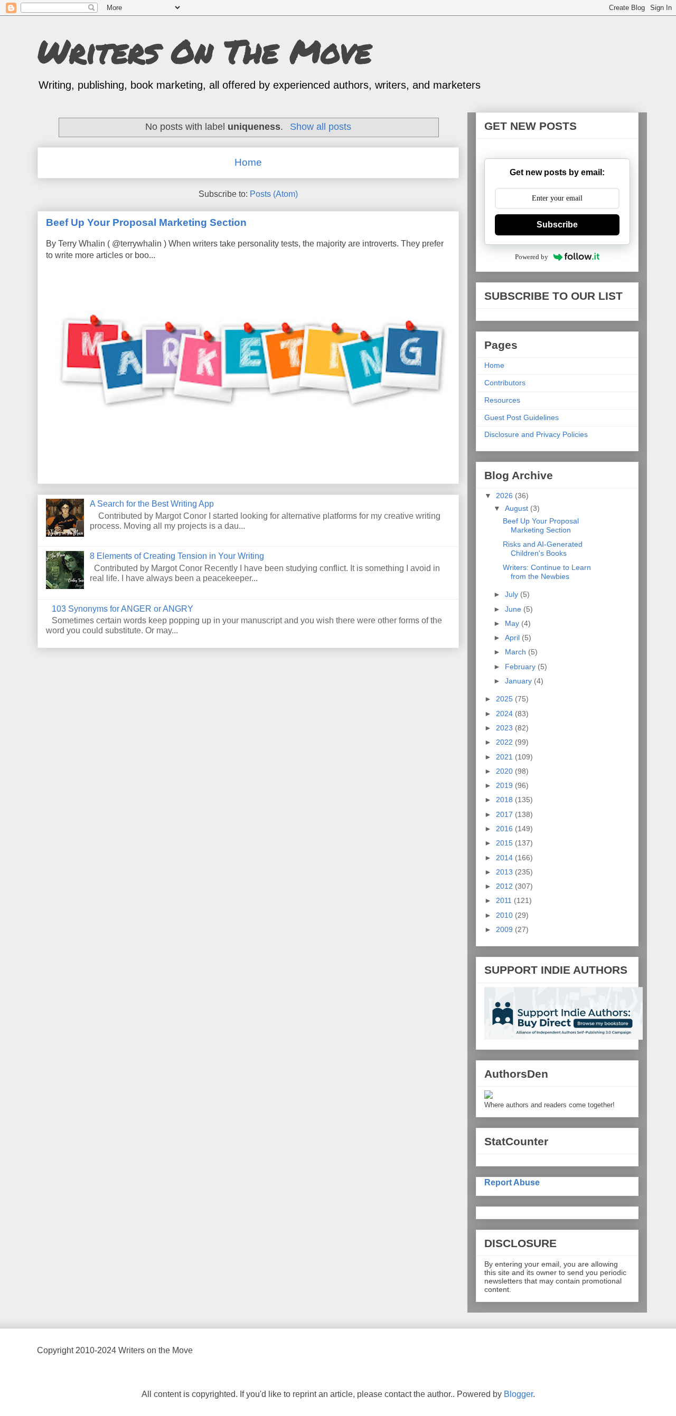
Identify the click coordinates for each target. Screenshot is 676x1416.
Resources (502, 400)
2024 (505, 713)
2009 (505, 929)
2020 (505, 771)
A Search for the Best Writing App (152, 503)
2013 (505, 872)
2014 (505, 857)
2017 (505, 814)
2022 (505, 742)
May (513, 623)
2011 (505, 900)
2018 (505, 799)
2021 (505, 757)
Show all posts (320, 126)
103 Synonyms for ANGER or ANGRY (122, 608)
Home (248, 162)
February (521, 666)
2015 (505, 843)
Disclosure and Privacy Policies (536, 434)
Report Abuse (512, 1182)
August (517, 508)
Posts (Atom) (274, 193)
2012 (505, 886)
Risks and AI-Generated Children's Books (543, 548)
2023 (505, 728)
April (513, 637)
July (512, 594)
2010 (505, 915)
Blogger (518, 1394)
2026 (505, 495)
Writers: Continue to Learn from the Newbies (547, 572)
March (516, 652)
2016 (505, 828)
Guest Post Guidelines (521, 417)
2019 (505, 785)
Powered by (531, 257)
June (514, 609)
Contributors (504, 382)
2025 (505, 699)
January (519, 681)
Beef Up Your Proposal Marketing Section (146, 222)
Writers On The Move (204, 50)
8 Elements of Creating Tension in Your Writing (177, 556)
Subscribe (557, 224)
